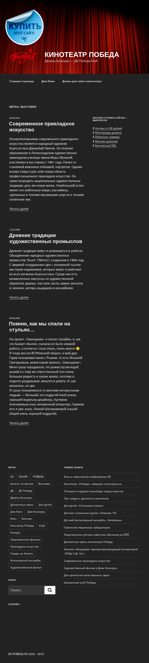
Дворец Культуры (21, 497)
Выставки (44, 483)
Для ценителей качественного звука (86, 575)
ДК (12, 490)
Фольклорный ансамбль (25, 560)
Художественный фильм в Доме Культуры (90, 568)
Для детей (45, 504)
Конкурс (15, 532)
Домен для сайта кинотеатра (82, 81)
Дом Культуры (36, 511)
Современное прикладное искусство (41, 126)
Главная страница (21, 81)
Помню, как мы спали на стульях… (39, 326)
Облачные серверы (107, 137)
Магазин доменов (106, 141)
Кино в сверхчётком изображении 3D (87, 476)
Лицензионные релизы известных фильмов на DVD (96, 534)
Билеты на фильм (21, 483)
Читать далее (19, 208)
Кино (13, 518)
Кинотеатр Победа (82, 54)
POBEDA (38, 476)
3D (12, 476)
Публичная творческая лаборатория (87, 527)
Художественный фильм (25, 567)
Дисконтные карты (22, 504)
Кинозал (27, 518)
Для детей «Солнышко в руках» (84, 505)
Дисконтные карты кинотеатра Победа (88, 542)
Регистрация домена (108, 132)
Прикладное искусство (24, 546)
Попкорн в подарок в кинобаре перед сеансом (93, 491)
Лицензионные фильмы (25, 539)
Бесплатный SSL (105, 145)
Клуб (42, 525)
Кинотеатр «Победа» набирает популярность (93, 484)
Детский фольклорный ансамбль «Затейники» (93, 520)
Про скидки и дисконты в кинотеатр (86, 498)
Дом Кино (48, 81)
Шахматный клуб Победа (80, 582)
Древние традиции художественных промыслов (45, 238)
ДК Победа (25, 490)
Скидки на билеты (21, 553)
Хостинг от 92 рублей (108, 128)
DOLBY (23, 476)
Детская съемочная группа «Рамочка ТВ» (90, 513)
